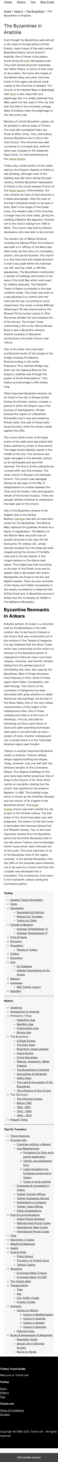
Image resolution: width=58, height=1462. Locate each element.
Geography (17, 908)
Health (14, 1248)
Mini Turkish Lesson (29, 987)
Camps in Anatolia (34, 1318)
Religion (15, 978)
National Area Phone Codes (34, 1223)
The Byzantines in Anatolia (33, 1069)
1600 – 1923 (24, 1115)
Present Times (19, 1119)
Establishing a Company (31, 1202)
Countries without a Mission (34, 1144)
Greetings (16, 1007)
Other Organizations (29, 1210)
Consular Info (18, 1140)
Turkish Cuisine (26, 1264)
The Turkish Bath (20, 1281)
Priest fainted (25, 1256)
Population (16, 945)
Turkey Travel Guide (12, 1368)
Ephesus (20, 518)
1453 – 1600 (24, 1111)
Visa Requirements (28, 1148)
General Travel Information (26, 899)
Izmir (27, 60)
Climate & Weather (21, 924)
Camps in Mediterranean (38, 1314)
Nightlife (15, 991)
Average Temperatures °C (32, 928)
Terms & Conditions (12, 1410)
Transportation (19, 1285)
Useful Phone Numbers (31, 1219)
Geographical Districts (30, 912)
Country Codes (26, 1302)
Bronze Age (24, 1032)
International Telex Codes (32, 1227)
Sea (19, 1293)
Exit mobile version (29, 1457)
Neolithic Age (25, 1024)
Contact (5, 1414)
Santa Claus (24, 1078)
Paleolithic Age (26, 1020)
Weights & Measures (22, 1243)
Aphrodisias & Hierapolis (32, 1074)
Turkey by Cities (27, 920)
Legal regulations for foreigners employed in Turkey (37, 1173)
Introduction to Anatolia (24, 1011)
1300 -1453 (24, 1107)
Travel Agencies (20, 1135)
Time (13, 1235)
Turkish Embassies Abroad (33, 1198)
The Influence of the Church (34, 1090)
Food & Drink (18, 1252)
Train (20, 1289)
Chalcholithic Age (28, 1028)
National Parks (25, 1331)
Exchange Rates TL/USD (32, 1277)
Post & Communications (24, 1214)
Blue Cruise (47, 2)
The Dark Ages (26, 1044)
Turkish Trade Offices (30, 1206)
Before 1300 (24, 1103)
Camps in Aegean (34, 1322)
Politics (14, 953)
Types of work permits (37, 1181)
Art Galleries (24, 966)
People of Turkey (27, 949)
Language (16, 983)
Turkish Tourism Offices (31, 1194)
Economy (16, 941)
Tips (33, 2)
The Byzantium (35, 11)
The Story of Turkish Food (33, 1260)
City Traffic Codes (28, 1298)
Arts (12, 962)
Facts (13, 904)
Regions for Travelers (30, 916)
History (21, 2)
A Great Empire (26, 1040)
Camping (15, 1306)
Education (16, 958)
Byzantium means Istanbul (32, 1049)
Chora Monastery (27, 1057)
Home (7, 11)
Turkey (8, 2)
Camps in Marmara (34, 1327)
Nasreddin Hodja (27, 1339)
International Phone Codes (33, 1231)
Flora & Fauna (18, 937)
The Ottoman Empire (29, 1098)
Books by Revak (26, 1351)
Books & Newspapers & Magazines (31, 1335)
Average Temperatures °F (32, 933)
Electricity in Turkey (22, 1239)
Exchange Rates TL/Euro (32, 1273)
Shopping (16, 1268)
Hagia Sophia (17, 158)
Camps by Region (27, 1310)
